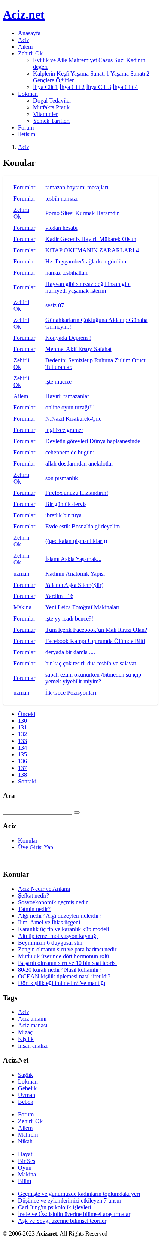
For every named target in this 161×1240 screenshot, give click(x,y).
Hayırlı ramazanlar (67, 396)
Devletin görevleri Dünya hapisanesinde (92, 441)
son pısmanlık (61, 478)
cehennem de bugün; (69, 452)
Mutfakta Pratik (51, 107)
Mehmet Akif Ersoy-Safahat (78, 349)
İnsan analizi (33, 1045)
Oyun (24, 1167)
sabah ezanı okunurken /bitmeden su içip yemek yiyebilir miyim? (93, 678)
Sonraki (27, 781)
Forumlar (24, 187)
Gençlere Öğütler (53, 80)
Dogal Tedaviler (52, 100)
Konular (27, 840)
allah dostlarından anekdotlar (79, 463)
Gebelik (27, 1088)
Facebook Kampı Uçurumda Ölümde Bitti (95, 641)
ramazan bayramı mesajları (76, 187)
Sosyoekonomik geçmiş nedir (53, 902)
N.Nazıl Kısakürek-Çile (73, 418)
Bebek (25, 1102)
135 (22, 754)
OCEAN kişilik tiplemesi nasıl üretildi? (64, 976)
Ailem (25, 46)
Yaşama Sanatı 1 (89, 73)
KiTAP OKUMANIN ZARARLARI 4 (92, 250)
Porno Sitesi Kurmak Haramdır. (82, 213)
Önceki (26, 714)
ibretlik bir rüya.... (66, 515)
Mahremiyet (83, 60)
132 (22, 734)
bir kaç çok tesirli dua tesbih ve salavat (90, 663)
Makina (22, 607)
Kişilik (26, 1039)
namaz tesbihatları (66, 272)
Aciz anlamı (32, 1018)
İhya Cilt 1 (45, 87)
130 (22, 721)
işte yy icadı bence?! (69, 618)
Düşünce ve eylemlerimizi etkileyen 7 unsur (69, 1200)
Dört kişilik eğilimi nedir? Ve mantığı (61, 983)
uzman (21, 573)
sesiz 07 (54, 305)
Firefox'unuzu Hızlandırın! (76, 493)
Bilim (24, 1181)
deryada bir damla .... (70, 652)
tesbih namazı (61, 198)
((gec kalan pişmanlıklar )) (76, 541)
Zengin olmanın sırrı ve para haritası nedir (67, 949)
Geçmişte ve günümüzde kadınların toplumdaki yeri (79, 1194)
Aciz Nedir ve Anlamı (44, 889)
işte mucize (58, 381)
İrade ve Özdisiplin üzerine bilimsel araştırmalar (74, 1214)
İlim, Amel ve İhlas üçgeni (49, 922)
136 (22, 761)
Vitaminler (45, 114)
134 (22, 747)
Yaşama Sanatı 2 (129, 73)
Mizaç (25, 1032)
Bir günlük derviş (65, 504)
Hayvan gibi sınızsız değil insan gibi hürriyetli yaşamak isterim (88, 287)
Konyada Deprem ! (68, 338)
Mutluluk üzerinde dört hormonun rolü (63, 956)
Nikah (25, 1141)
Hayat (25, 1154)
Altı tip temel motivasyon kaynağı (58, 936)
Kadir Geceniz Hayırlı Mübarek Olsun (90, 239)
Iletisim (26, 134)
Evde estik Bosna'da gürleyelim (82, 526)
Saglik (25, 1075)
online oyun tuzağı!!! (70, 407)
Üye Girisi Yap (35, 847)
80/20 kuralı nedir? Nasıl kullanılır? (59, 969)
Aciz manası (32, 1025)
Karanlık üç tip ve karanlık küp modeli (63, 929)
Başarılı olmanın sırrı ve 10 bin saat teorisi (67, 963)
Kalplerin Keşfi (51, 73)
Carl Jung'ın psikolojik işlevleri (54, 1207)
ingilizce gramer (64, 430)
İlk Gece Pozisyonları (70, 692)
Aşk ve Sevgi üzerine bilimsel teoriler (62, 1221)
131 (22, 727)
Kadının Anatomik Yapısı (75, 573)
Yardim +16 (59, 596)
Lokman (28, 1081)
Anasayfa (29, 33)
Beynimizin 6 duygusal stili (50, 942)
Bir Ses (26, 1161)
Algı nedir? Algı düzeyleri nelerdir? (59, 916)
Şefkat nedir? (33, 895)
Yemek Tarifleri (51, 121)
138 (22, 774)
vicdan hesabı (61, 228)
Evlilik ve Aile (50, 60)
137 (22, 768)
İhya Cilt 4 (125, 87)
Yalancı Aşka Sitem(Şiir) (74, 585)
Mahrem (28, 1134)
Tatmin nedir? (34, 909)
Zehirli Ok (30, 1121)
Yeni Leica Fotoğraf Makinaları (82, 607)
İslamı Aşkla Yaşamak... (73, 559)
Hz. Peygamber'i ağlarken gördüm (85, 261)
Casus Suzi (111, 60)
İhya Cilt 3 (98, 87)
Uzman (26, 1095)
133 (22, 741)
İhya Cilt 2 (72, 87)
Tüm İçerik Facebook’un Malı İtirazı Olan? (96, 630)
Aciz (23, 40)
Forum (26, 127)
